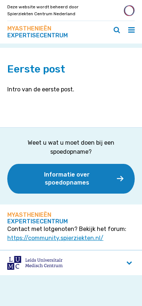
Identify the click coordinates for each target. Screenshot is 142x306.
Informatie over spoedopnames (67, 178)
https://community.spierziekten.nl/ (55, 238)
